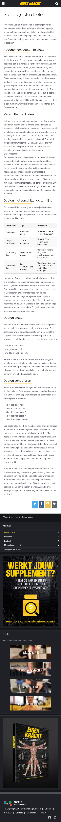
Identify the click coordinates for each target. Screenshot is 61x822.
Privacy (43, 813)
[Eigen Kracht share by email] (48, 504)
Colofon (48, 809)
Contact (19, 813)
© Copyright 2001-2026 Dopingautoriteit (23, 809)
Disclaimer (31, 813)
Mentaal (14, 517)
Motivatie (8, 537)
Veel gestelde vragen (12, 549)
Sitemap (8, 813)
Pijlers (5, 517)
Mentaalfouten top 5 (12, 545)
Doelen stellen (10, 532)
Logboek (7, 541)
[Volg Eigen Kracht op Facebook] (49, 817)
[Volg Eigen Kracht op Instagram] (55, 817)
